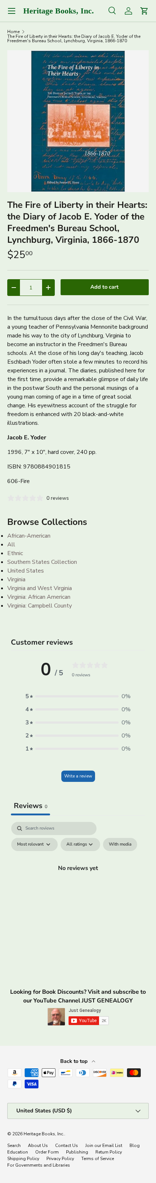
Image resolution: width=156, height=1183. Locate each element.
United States (25, 571)
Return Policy (108, 1152)
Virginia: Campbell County (39, 606)
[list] (78, 121)
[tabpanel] (78, 884)
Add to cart (104, 286)
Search (14, 1145)
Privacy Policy (60, 1159)
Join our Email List (103, 1145)
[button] (78, 696)
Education (17, 1152)
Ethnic (15, 553)
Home (13, 31)
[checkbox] (120, 844)
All (11, 545)
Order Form (47, 1152)
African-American (28, 536)
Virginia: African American (38, 597)
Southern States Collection (42, 562)
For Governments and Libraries (38, 1165)
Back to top (74, 1061)
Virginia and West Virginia (39, 588)
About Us (38, 1145)
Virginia (16, 579)
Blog (135, 1145)
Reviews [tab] (30, 806)
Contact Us (66, 1145)
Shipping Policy (23, 1159)
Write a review (78, 776)
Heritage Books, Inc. (44, 1134)
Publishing (77, 1152)
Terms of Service (97, 1159)
